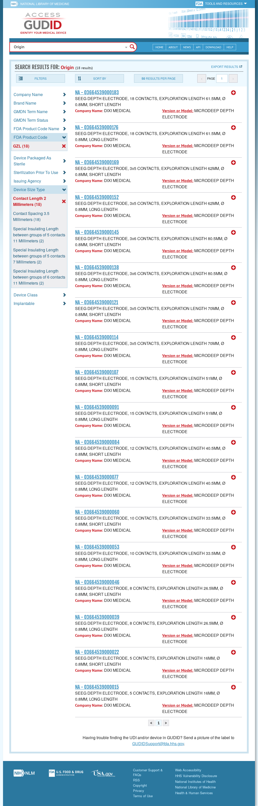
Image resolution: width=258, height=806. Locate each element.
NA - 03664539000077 (96, 477)
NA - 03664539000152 (97, 197)
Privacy (138, 790)
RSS (136, 780)
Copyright (140, 785)
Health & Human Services (194, 792)
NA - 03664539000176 (96, 127)
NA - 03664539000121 (96, 302)
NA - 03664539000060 (97, 512)
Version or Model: (177, 110)
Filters (41, 78)
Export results (224, 66)
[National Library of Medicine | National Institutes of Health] (24, 775)
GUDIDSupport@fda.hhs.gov (158, 743)
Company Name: (89, 110)
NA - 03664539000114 (96, 337)
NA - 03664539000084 (97, 442)
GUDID (43, 23)
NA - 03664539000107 (96, 372)
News (187, 47)
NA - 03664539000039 (97, 617)
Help (230, 47)
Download (213, 47)
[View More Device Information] (233, 92)
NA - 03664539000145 (97, 232)
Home (159, 47)
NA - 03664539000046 (97, 582)
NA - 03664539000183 (97, 92)
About (173, 47)
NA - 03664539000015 (97, 687)
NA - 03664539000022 (97, 652)
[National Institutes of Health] (15, 3)
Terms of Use (143, 795)
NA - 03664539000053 (97, 547)
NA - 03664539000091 (97, 407)
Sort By (99, 78)
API (198, 47)
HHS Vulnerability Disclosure (196, 775)
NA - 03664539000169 (97, 162)
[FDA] (200, 3)
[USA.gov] (108, 775)
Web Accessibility (188, 770)
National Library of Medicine (44, 4)
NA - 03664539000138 (97, 267)
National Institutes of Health (195, 781)
